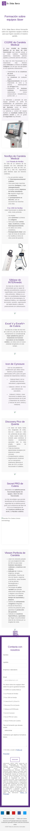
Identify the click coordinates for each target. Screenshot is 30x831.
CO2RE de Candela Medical (13, 689)
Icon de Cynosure (10, 713)
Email (5, 677)
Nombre (5, 655)
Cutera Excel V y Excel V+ (12, 701)
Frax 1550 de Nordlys (11, 697)
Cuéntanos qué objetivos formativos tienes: (14, 736)
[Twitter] (24, 813)
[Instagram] (8, 813)
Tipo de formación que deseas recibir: (12, 726)
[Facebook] (19, 813)
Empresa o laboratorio (10, 670)
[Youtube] (13, 813)
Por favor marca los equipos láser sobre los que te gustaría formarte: (14, 686)
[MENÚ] (27, 3)
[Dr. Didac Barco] (12, 3)
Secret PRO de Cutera (11, 717)
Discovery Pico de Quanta (12, 705)
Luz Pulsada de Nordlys (11, 693)
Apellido (5, 662)
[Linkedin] (2, 813)
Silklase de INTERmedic (12, 709)
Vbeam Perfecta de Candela (13, 720)
